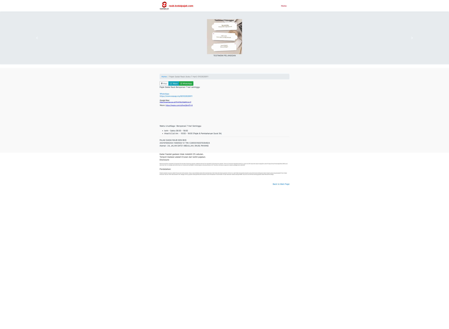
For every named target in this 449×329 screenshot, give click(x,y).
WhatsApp (187, 83)
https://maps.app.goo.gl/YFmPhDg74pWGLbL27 (175, 102)
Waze (175, 83)
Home (284, 6)
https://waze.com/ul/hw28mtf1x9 (179, 105)
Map (165, 83)
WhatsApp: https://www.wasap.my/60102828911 (176, 95)
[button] (37, 38)
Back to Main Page (281, 184)
